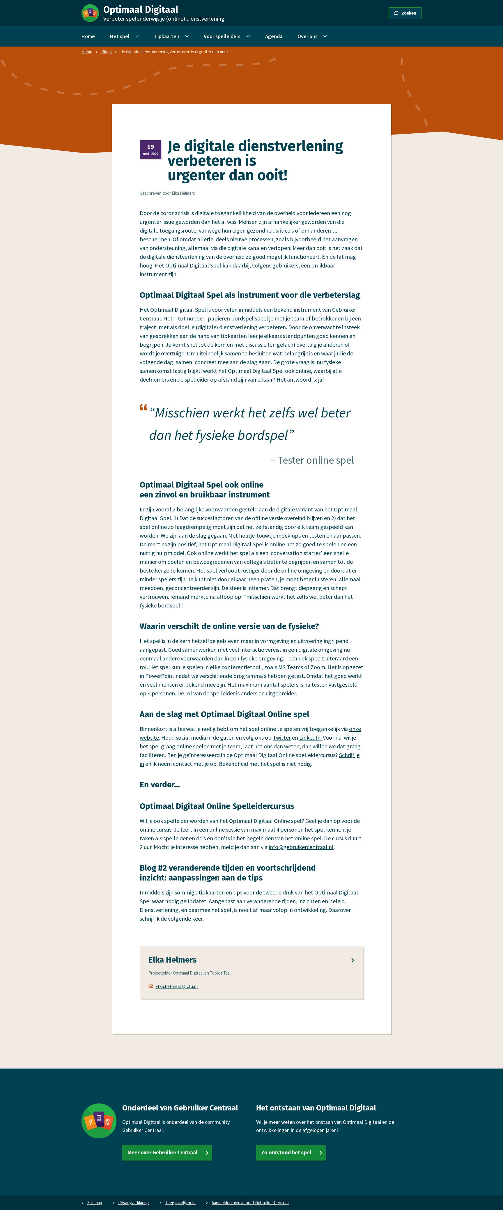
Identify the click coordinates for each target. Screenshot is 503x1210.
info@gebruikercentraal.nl (301, 847)
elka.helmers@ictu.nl (176, 986)
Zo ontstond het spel (286, 1152)
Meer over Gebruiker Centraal (162, 1152)
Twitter (282, 737)
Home (87, 51)
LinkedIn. (310, 737)
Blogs (106, 51)
